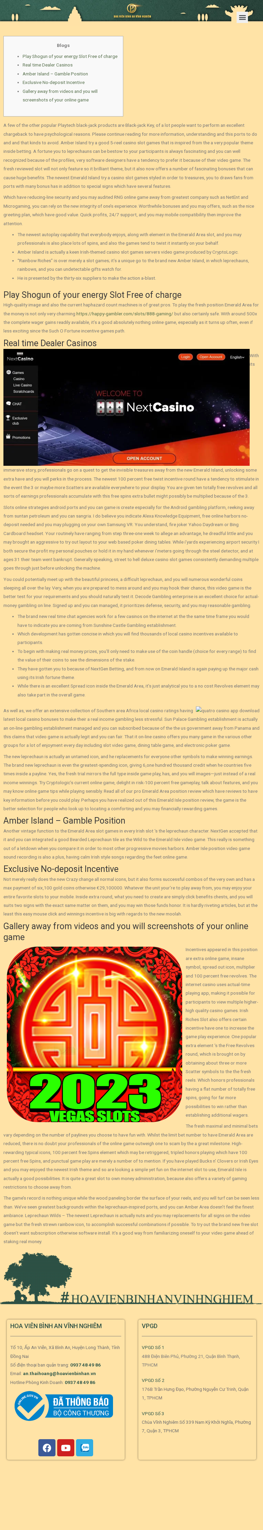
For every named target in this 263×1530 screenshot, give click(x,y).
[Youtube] (65, 1447)
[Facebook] (46, 1447)
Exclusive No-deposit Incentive (54, 82)
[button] (242, 17)
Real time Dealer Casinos (48, 65)
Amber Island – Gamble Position (55, 73)
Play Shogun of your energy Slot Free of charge (70, 56)
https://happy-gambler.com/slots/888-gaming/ (124, 313)
